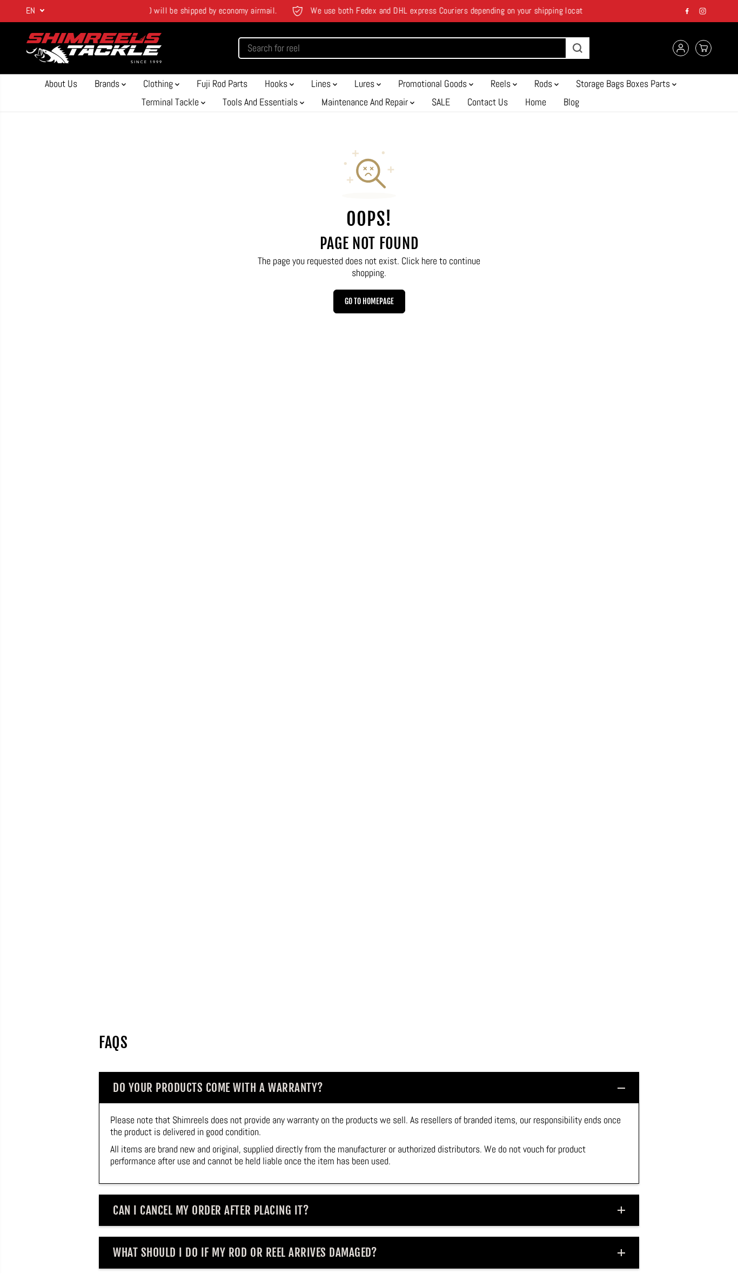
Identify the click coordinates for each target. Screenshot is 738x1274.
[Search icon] (577, 48)
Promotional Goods (433, 83)
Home (535, 102)
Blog (571, 102)
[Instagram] (702, 10)
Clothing (159, 83)
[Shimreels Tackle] (94, 48)
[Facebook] (687, 10)
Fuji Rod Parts (222, 83)
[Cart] (703, 48)
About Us (61, 83)
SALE (441, 102)
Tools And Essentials (261, 102)
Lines (322, 83)
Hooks (277, 83)
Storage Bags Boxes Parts (624, 83)
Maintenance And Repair (365, 102)
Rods (544, 83)
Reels (502, 83)
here (429, 260)
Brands (108, 83)
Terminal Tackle (171, 102)
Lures (365, 83)
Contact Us (487, 102)
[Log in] (681, 48)
